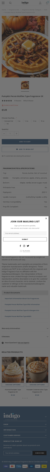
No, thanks (26, 251)
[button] (46, 218)
